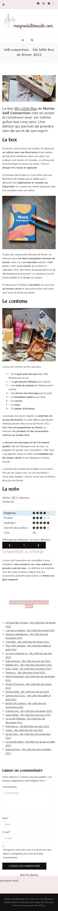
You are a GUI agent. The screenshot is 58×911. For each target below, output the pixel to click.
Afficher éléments (16, 497)
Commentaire (9, 786)
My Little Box (26, 108)
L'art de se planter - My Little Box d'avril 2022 (30, 630)
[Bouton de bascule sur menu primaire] (23, 40)
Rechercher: (8, 501)
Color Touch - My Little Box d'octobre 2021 (28, 668)
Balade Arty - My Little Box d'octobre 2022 (28, 664)
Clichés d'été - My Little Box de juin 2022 (27, 691)
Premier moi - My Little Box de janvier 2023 (28, 711)
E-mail (6, 832)
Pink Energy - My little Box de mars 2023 (27, 726)
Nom (5, 818)
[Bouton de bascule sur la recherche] (32, 40)
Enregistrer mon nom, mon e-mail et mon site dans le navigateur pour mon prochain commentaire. (27, 853)
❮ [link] (10, 545)
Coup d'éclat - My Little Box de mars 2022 (28, 714)
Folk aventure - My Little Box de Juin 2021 (27, 661)
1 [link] (24, 545)
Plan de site (37, 899)
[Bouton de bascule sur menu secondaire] (3, 4)
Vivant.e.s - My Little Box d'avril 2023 (25, 672)
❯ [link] (38, 545)
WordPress (39, 905)
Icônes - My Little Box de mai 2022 (24, 730)
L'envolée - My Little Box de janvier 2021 (27, 641)
